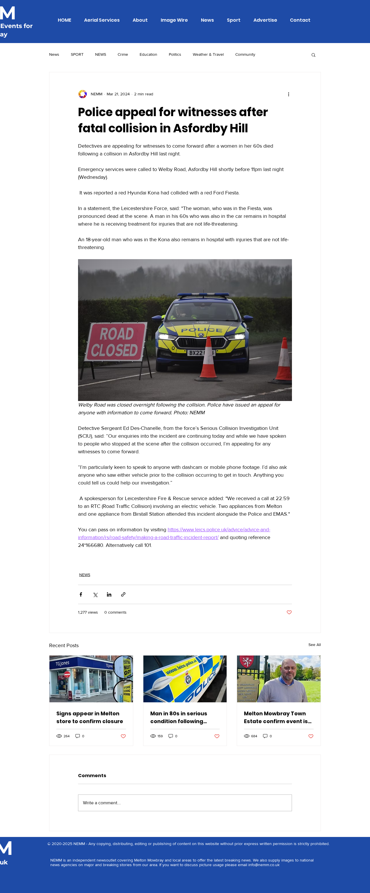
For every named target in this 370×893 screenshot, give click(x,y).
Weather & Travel (208, 54)
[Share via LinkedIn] (109, 594)
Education (148, 54)
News (54, 54)
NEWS (100, 54)
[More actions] (288, 94)
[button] (313, 54)
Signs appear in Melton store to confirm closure (89, 717)
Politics (175, 54)
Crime (123, 54)
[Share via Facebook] (81, 594)
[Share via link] (123, 594)
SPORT (77, 54)
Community (245, 54)
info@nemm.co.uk (264, 864)
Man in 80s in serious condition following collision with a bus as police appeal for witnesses (180, 717)
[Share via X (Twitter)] (95, 594)
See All (314, 644)
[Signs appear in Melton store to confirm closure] (91, 679)
